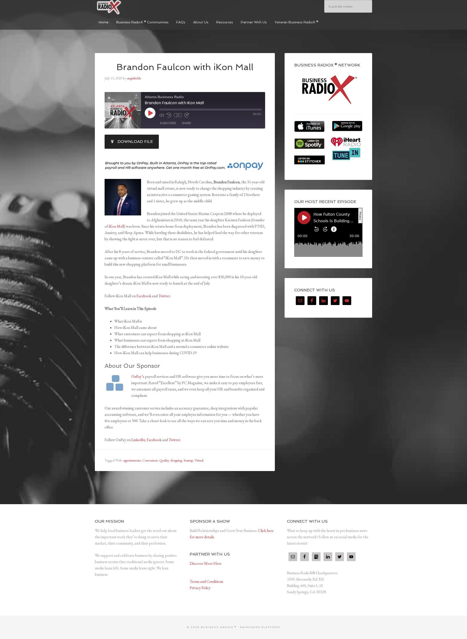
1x (178, 115)
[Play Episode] (150, 113)
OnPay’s (137, 376)
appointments (132, 460)
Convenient (150, 460)
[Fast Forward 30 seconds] (186, 115)
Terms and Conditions (206, 581)
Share (186, 123)
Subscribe (168, 123)
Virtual (199, 460)
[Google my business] (316, 556)
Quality (164, 460)
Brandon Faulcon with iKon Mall (185, 67)
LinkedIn (138, 439)
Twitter (164, 295)
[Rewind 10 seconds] (169, 115)
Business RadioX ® (131, 7)
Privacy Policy (200, 587)
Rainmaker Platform (260, 627)
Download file (135, 141)
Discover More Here (206, 563)
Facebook (143, 295)
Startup (188, 460)
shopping (176, 460)
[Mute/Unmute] (161, 115)
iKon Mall (116, 226)
